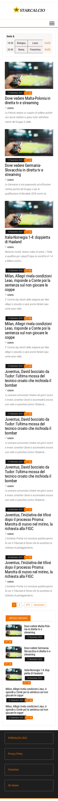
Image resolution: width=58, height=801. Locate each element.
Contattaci (13, 769)
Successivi (39, 604)
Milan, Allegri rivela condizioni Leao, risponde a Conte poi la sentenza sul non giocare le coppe (28, 283)
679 (28, 604)
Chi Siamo (13, 785)
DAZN (47, 43)
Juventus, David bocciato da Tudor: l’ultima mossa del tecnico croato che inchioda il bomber (28, 378)
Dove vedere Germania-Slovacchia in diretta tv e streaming (24, 170)
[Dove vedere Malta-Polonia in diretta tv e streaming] (29, 75)
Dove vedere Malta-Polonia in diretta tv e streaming (27, 100)
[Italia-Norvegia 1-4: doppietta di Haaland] (29, 214)
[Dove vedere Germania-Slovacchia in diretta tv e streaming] (29, 142)
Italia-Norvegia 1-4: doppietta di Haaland (27, 239)
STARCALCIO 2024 (17, 737)
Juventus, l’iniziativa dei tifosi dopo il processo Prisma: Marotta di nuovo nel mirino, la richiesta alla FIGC (29, 521)
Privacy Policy (15, 753)
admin (10, 108)
